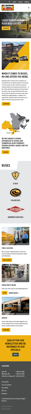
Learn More (6, 28)
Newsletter (4, 393)
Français (26, 2)
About (14, 2)
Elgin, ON (4, 371)
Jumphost (8, 409)
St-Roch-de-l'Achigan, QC (8, 376)
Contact (20, 2)
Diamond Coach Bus (15, 217)
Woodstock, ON (5, 374)
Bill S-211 (4, 390)
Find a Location (7, 260)
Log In (4, 293)
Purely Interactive (8, 406)
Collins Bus (15, 200)
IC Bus (15, 183)
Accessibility (5, 388)
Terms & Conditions (6, 385)
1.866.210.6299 (20, 376)
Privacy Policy (5, 382)
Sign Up (15, 354)
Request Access (13, 293)
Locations (5, 152)
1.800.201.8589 (20, 371)
